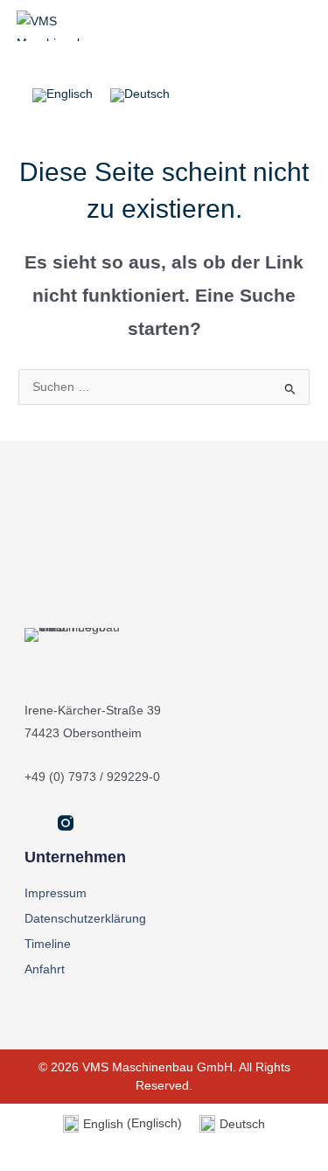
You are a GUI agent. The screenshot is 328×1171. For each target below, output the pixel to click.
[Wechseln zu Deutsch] (139, 96)
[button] (241, 64)
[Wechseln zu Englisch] (62, 96)
